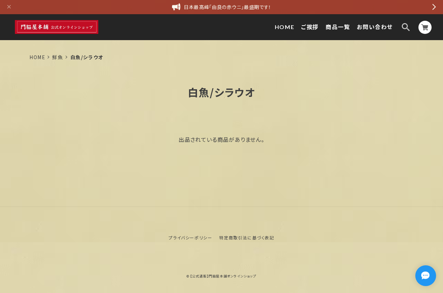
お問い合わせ (375, 27)
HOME (284, 27)
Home (37, 57)
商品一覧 (338, 27)
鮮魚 (57, 57)
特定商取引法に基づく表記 (246, 237)
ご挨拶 (310, 27)
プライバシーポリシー (190, 237)
